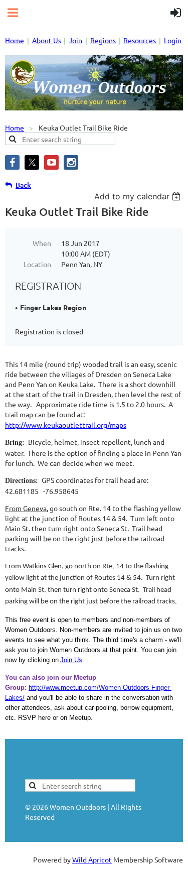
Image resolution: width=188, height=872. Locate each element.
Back (23, 185)
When (42, 242)
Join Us (71, 660)
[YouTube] (51, 162)
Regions (103, 40)
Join (75, 40)
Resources (139, 40)
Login (172, 40)
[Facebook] (12, 162)
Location (37, 264)
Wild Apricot (92, 859)
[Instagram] (71, 162)
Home (14, 40)
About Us (46, 40)
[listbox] (138, 196)
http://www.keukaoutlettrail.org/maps (65, 424)
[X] (32, 162)
